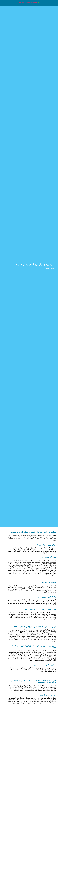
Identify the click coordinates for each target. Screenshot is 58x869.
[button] (49, 268)
